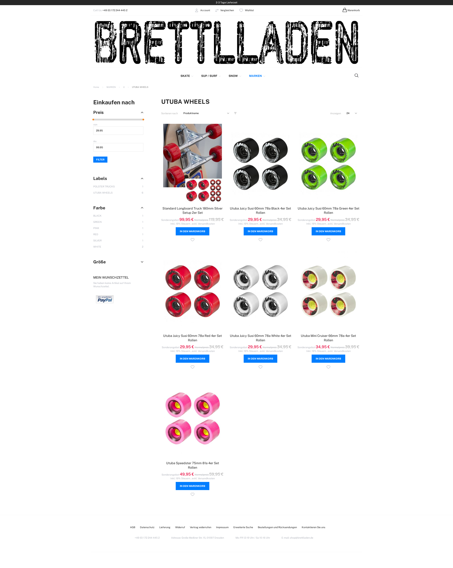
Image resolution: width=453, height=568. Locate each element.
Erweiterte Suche (243, 527)
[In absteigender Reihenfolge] (235, 113)
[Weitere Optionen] (104, 302)
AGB (132, 527)
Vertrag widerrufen (200, 527)
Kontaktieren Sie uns (313, 527)
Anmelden (187, 15)
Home (96, 87)
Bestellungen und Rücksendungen (277, 527)
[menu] (219, 76)
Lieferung (164, 527)
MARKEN (111, 87)
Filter (100, 159)
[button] (192, 240)
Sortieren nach (169, 113)
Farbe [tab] (99, 207)
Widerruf (180, 527)
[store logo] (226, 42)
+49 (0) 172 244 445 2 (114, 10)
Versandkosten (206, 223)
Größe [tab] (99, 261)
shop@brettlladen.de (301, 537)
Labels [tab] (100, 178)
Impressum (222, 527)
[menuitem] (187, 76)
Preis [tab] (98, 112)
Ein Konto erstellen (192, 19)
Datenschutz (147, 527)
